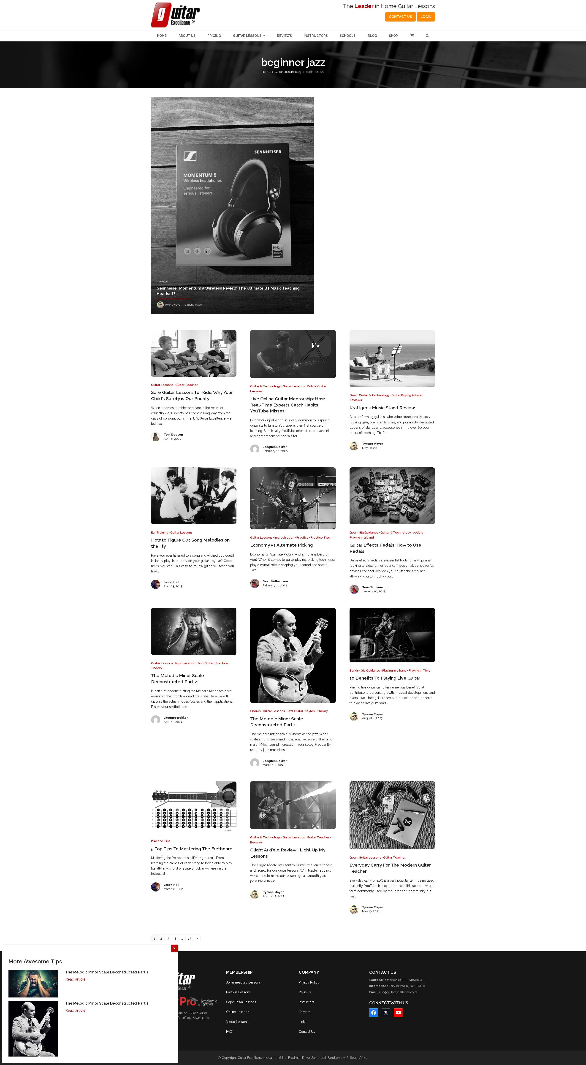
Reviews (356, 400)
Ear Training (159, 532)
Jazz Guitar (205, 663)
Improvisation (284, 537)
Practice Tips (320, 537)
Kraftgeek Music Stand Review (382, 407)
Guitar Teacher (186, 385)
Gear (353, 395)
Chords (255, 711)
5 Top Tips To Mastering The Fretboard (192, 848)
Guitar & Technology (265, 386)
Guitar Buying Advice (406, 395)
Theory (156, 668)
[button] (412, 35)
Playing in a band (362, 537)
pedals (418, 532)
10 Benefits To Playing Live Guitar (385, 678)
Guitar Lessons (162, 385)
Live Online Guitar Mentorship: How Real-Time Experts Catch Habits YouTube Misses (287, 405)
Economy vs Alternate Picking (281, 545)
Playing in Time (420, 670)
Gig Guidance (368, 532)
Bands (354, 670)
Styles (310, 711)
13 (191, 938)
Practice (302, 537)
